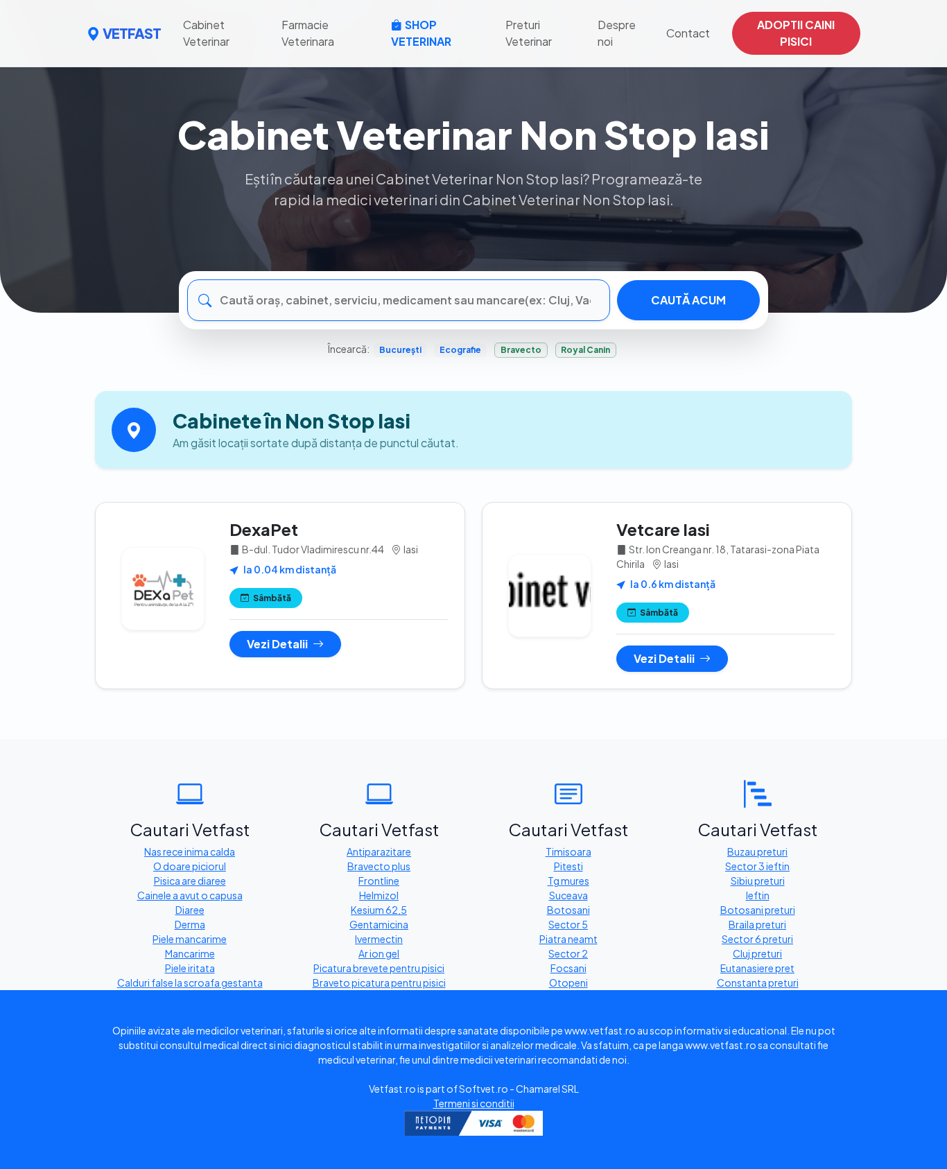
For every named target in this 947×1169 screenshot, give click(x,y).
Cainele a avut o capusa (190, 895)
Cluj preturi (757, 953)
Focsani (568, 968)
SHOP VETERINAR (421, 33)
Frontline (378, 880)
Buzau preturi (757, 851)
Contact (688, 33)
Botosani (568, 909)
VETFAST (132, 33)
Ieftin (758, 895)
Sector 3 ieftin (757, 866)
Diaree (190, 909)
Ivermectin (379, 939)
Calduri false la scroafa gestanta (190, 982)
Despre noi (617, 33)
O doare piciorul (189, 866)
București (400, 350)
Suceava (568, 895)
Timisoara (568, 851)
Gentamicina (378, 924)
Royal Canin (585, 350)
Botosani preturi (757, 909)
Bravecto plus (378, 866)
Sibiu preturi (758, 880)
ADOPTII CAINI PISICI (796, 33)
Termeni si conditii (473, 1103)
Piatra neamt (568, 939)
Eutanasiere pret (757, 968)
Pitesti (568, 866)
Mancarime (190, 953)
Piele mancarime (190, 939)
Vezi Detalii (278, 644)
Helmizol (379, 895)
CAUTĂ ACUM (688, 300)
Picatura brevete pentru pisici (378, 968)
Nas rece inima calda (189, 851)
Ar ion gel (378, 953)
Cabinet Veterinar (206, 33)
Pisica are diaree (190, 880)
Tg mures (568, 880)
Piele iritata (190, 968)
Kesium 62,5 (379, 909)
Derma (190, 924)
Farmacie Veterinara (307, 33)
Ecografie (460, 350)
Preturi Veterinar (528, 33)
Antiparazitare (379, 851)
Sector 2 (568, 953)
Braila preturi (757, 924)
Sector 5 (568, 924)
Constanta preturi (758, 982)
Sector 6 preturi (757, 939)
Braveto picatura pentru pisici (379, 982)
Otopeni (568, 982)
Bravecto (521, 350)
